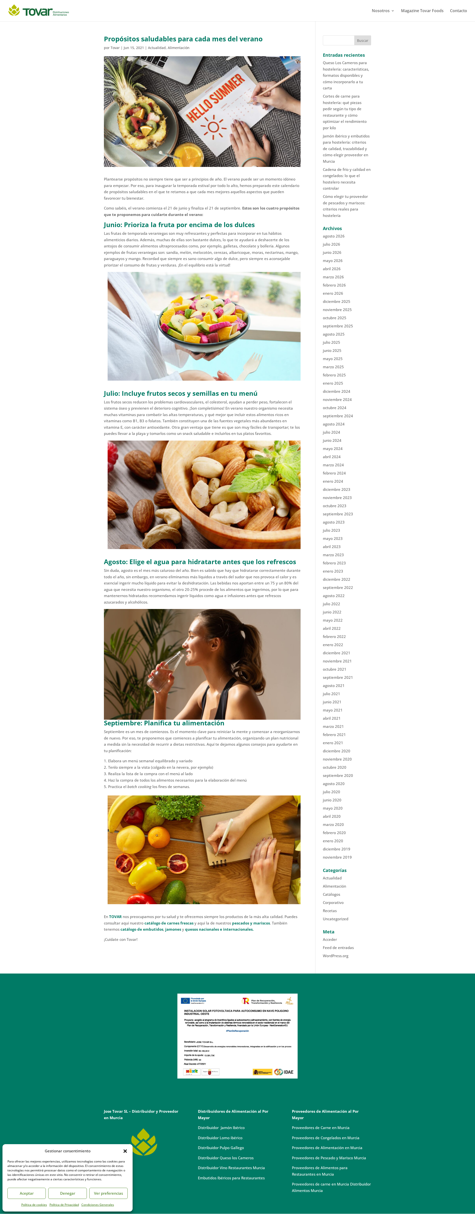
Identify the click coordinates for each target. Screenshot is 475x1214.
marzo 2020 (333, 824)
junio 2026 (332, 252)
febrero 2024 (334, 473)
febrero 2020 (334, 832)
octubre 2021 (334, 669)
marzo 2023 (333, 554)
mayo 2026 (333, 260)
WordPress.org (335, 955)
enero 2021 (333, 742)
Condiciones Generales (97, 1205)
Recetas (330, 910)
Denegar (67, 1193)
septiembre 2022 (338, 587)
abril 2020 (332, 816)
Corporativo (333, 902)
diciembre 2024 (336, 391)
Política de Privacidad (64, 1205)
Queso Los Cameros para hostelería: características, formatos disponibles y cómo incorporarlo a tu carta (346, 75)
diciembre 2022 (336, 579)
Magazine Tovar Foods (422, 11)
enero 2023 (333, 571)
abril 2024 (332, 456)
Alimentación (179, 47)
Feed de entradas (338, 947)
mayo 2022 (333, 620)
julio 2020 (331, 791)
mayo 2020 (333, 808)
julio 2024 (331, 432)
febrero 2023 (334, 562)
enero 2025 (333, 383)
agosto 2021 (334, 685)
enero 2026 (333, 293)
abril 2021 (332, 718)
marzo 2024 (333, 464)
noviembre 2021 (337, 661)
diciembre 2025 (336, 301)
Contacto (458, 11)
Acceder (330, 939)
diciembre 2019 (336, 848)
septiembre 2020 (338, 775)
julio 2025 (331, 342)
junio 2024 (332, 440)
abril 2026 (332, 268)
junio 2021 (332, 701)
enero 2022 (333, 644)
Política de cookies (34, 1205)
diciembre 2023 (336, 489)
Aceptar (27, 1193)
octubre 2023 (334, 505)
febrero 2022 (334, 636)
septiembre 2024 (338, 415)
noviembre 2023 (337, 497)
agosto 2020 (334, 783)
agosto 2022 (334, 595)
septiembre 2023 (338, 513)
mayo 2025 (333, 358)
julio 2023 (331, 530)
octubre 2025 (334, 317)
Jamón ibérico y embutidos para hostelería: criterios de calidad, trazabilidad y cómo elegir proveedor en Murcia (346, 148)
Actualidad (157, 47)
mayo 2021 (333, 710)
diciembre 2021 (336, 652)
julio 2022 (331, 603)
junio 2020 (332, 799)
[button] (125, 1151)
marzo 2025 (333, 366)
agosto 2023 (334, 522)
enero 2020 (333, 840)
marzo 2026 (333, 276)
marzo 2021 (333, 726)
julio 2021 (331, 693)
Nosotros (381, 11)
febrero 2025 (334, 374)
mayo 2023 (333, 538)
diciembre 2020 (336, 750)
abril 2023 (332, 546)
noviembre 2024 (337, 399)
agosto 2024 (334, 424)
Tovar (115, 47)
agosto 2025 (334, 334)
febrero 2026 (334, 285)
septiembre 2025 (338, 325)
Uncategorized (335, 918)
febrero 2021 (334, 734)
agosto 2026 (334, 236)
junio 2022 (332, 611)
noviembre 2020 (337, 759)
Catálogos (331, 894)
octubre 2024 (334, 407)
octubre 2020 (334, 767)
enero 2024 (333, 481)
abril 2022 (332, 628)
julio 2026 (331, 244)
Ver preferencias (108, 1193)
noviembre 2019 (337, 857)
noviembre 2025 (337, 309)
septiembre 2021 (338, 677)
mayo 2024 (333, 448)
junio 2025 (332, 350)
